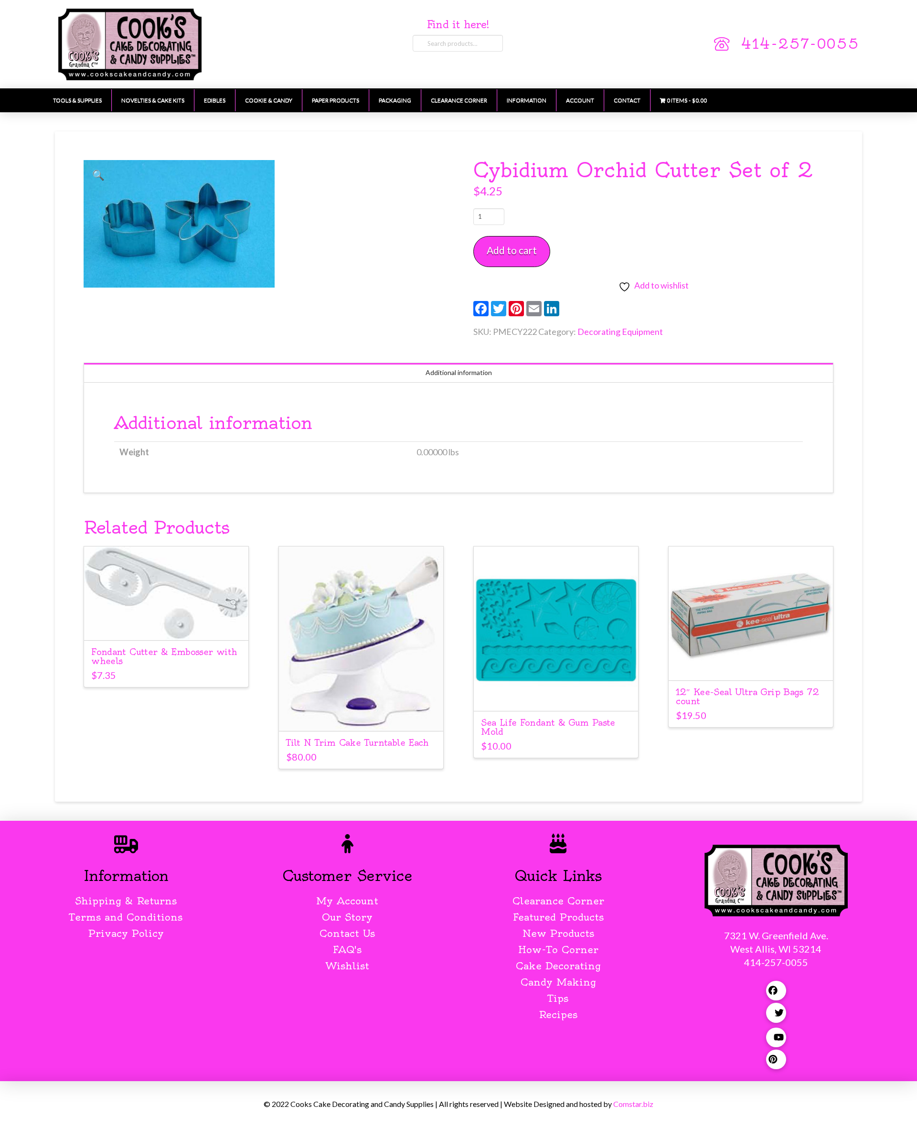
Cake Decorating (558, 966)
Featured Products (558, 917)
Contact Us (347, 933)
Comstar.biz (633, 1103)
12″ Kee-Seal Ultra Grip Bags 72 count (747, 697)
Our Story (347, 917)
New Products (558, 933)
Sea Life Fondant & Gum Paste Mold (548, 727)
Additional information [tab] (459, 372)
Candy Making (558, 982)
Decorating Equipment (620, 331)
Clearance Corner (558, 901)
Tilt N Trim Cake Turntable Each (357, 742)
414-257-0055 (800, 44)
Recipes (558, 1014)
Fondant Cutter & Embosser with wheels (164, 656)
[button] (98, 175)
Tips (558, 998)
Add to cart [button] (166, 624)
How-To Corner (558, 949)
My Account (347, 901)
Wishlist (347, 966)
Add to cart (512, 250)
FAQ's (347, 949)
